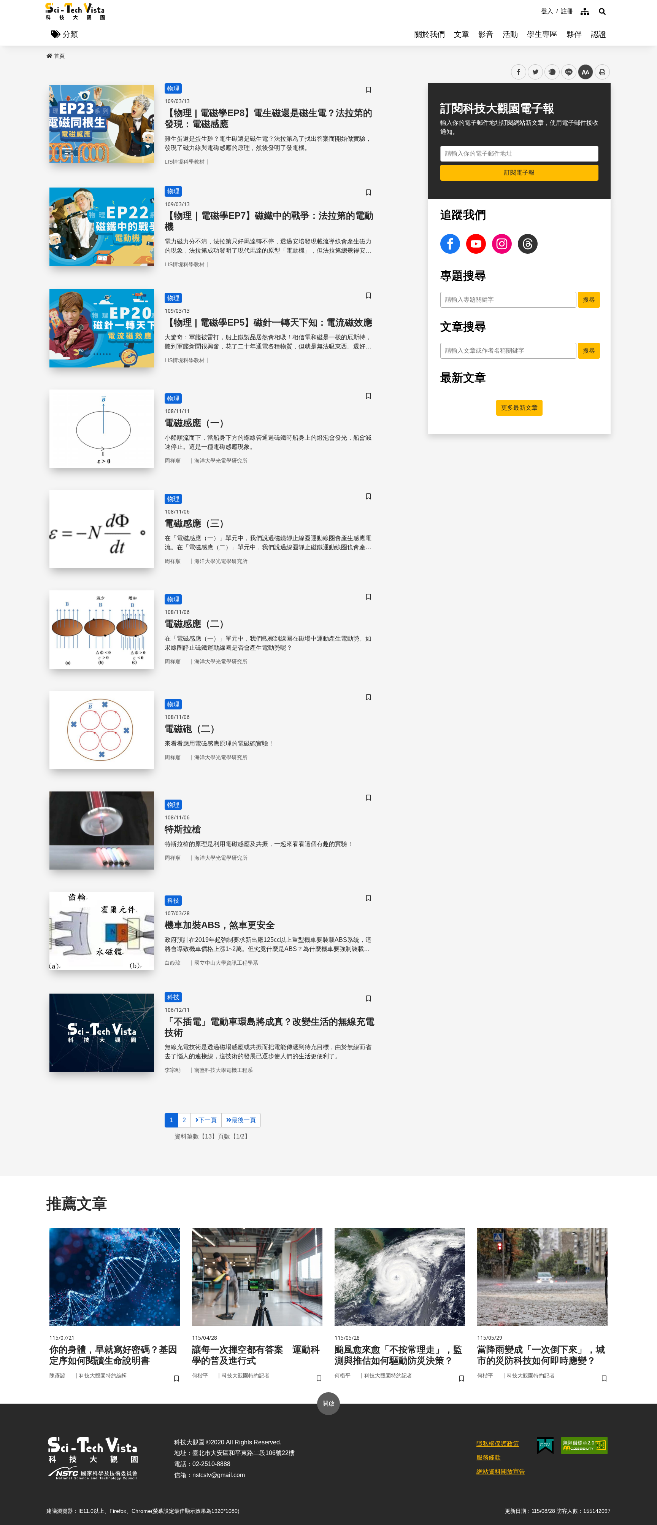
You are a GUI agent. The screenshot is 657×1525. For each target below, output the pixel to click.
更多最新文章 (519, 407)
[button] (602, 11)
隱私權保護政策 (497, 1444)
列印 (602, 72)
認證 (598, 34)
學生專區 (542, 34)
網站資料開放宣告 (500, 1471)
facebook (518, 72)
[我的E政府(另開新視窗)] (545, 1445)
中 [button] (585, 72)
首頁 (59, 56)
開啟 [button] (328, 1403)
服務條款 (488, 1457)
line (566, 72)
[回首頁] (75, 11)
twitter (535, 72)
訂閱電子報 (519, 172)
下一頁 (207, 1120)
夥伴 (574, 34)
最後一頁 (244, 1120)
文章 (461, 34)
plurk (551, 72)
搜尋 (589, 299)
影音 (486, 34)
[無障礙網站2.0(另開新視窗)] (584, 1445)
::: (535, 10)
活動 (510, 34)
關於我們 (429, 34)
